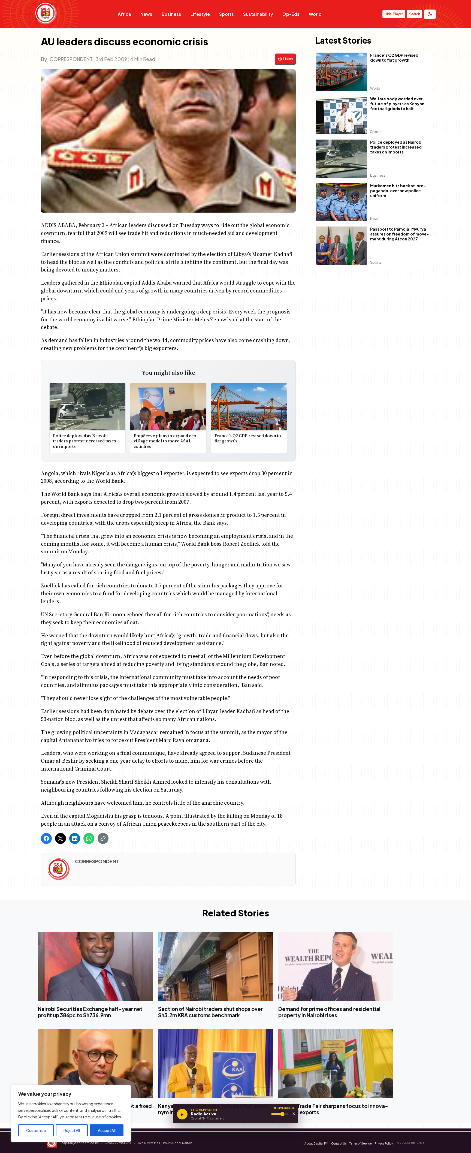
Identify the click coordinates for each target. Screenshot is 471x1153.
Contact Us (338, 1143)
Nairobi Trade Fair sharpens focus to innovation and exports (333, 1109)
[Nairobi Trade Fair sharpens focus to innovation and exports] (335, 1063)
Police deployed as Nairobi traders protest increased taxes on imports (84, 441)
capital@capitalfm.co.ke (80, 1143)
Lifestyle (200, 14)
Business (171, 14)
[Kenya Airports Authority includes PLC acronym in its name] (215, 1063)
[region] (71, 1113)
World (315, 14)
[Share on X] (60, 838)
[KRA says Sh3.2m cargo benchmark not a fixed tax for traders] (95, 1063)
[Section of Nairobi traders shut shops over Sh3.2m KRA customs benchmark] (215, 966)
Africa (124, 14)
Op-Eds (291, 14)
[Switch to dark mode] (430, 14)
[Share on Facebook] (46, 838)
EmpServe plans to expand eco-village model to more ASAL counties (166, 441)
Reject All (72, 1130)
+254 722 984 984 (118, 1143)
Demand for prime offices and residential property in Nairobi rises (329, 1012)
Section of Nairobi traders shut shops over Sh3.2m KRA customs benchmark (210, 1012)
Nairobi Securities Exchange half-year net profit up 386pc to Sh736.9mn (90, 1012)
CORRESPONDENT (71, 59)
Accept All (107, 1130)
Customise (36, 1130)
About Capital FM (316, 1143)
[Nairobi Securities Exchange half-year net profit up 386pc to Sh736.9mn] (95, 966)
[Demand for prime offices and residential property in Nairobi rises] (335, 966)
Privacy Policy (384, 1143)
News (146, 14)
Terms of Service (360, 1143)
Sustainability (258, 14)
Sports (226, 14)
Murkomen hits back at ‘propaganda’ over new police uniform (398, 190)
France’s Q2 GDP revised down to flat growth (248, 438)
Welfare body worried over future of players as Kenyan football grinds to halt (397, 103)
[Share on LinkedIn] (74, 838)
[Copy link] (103, 838)
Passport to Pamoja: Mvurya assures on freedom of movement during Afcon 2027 (399, 234)
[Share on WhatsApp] (88, 838)
